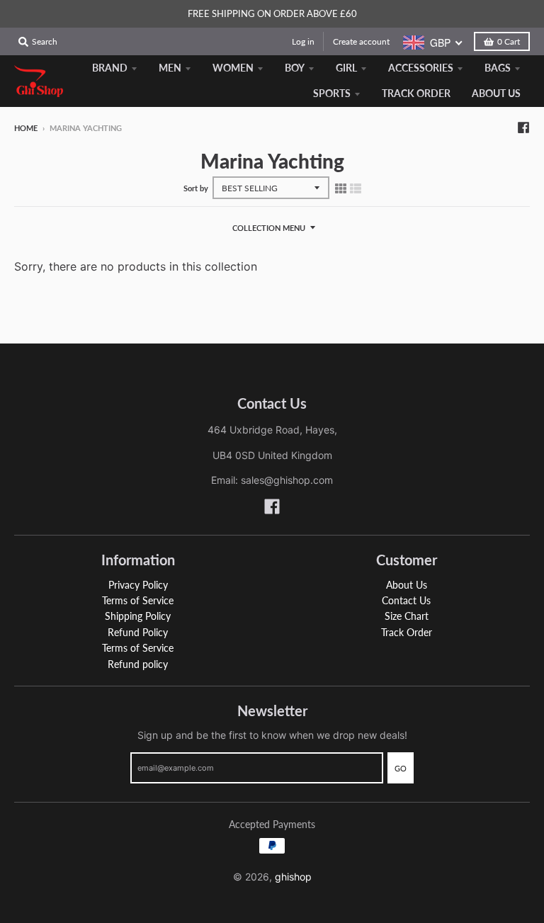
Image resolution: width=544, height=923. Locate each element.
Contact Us (406, 600)
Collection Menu (268, 227)
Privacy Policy (138, 585)
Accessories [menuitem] (420, 68)
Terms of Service (138, 600)
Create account (361, 41)
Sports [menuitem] (332, 93)
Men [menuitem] (170, 68)
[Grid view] (340, 188)
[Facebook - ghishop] (523, 127)
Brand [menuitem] (110, 68)
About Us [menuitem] (496, 93)
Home (26, 127)
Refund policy (138, 664)
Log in (303, 41)
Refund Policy (138, 632)
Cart (508, 41)
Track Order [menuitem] (416, 93)
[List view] (355, 188)
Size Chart (407, 616)
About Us (406, 585)
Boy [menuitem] (295, 68)
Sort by (195, 188)
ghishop (293, 877)
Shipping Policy (138, 616)
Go (401, 768)
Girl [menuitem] (346, 68)
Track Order (406, 632)
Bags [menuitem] (497, 68)
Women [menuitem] (233, 68)
